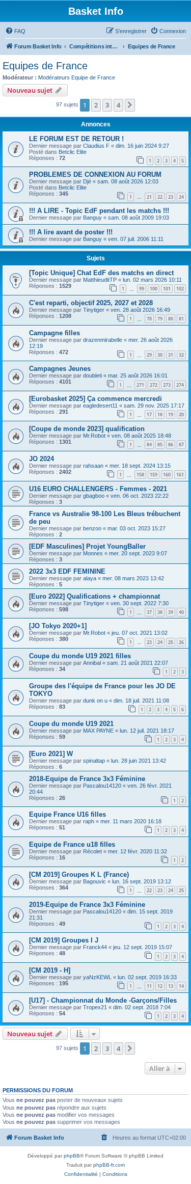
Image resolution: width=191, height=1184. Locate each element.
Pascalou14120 (102, 786)
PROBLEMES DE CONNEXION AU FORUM (95, 174)
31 (170, 355)
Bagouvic (94, 881)
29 (149, 355)
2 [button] (96, 105)
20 (181, 414)
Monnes (93, 553)
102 (180, 288)
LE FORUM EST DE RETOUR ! (76, 139)
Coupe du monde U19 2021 (71, 724)
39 (170, 612)
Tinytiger (93, 310)
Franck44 (95, 947)
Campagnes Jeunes (60, 368)
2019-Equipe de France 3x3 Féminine (87, 904)
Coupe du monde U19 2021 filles (80, 656)
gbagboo (93, 496)
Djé (87, 181)
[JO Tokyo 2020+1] (58, 626)
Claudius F (96, 146)
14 (181, 986)
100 (153, 288)
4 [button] (118, 105)
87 (181, 444)
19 (170, 414)
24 (181, 197)
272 (153, 385)
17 (149, 414)
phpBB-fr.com (109, 1165)
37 (149, 612)
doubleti (92, 375)
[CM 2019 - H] (49, 970)
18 (159, 414)
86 (170, 444)
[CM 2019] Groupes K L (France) (79, 874)
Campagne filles (54, 333)
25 (170, 642)
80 (170, 318)
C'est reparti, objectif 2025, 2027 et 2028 (91, 303)
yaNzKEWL (97, 977)
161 (180, 474)
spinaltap (94, 761)
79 (159, 318)
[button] (130, 105)
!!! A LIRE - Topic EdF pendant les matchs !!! (99, 210)
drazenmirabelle (102, 340)
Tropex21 (95, 1007)
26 (181, 642)
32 (181, 355)
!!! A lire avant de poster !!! (71, 232)
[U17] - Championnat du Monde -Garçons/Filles (103, 1000)
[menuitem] (15, 31)
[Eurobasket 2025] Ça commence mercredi (95, 398)
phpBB (72, 1156)
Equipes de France (45, 65)
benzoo (92, 528)
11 (149, 986)
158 (140, 474)
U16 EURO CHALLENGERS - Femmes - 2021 (98, 489)
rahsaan (93, 466)
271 (140, 385)
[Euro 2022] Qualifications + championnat (94, 596)
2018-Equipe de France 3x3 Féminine (87, 779)
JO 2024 (41, 459)
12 (159, 986)
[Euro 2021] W (51, 754)
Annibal (92, 663)
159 (153, 474)
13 (170, 986)
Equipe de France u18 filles (72, 844)
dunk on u (95, 700)
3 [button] (107, 105)
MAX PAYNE (98, 731)
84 (149, 444)
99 (141, 288)
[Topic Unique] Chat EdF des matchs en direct (101, 273)
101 (167, 288)
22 (159, 197)
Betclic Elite (73, 152)
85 (159, 444)
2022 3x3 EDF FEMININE (67, 571)
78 (149, 318)
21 (149, 197)
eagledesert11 (100, 405)
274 (180, 385)
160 (167, 474)
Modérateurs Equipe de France (76, 77)
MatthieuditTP (100, 280)
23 (170, 197)
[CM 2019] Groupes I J (63, 940)
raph (88, 821)
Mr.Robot (94, 436)
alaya (89, 578)
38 (159, 612)
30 (159, 355)
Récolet (92, 851)
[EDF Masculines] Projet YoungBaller (87, 546)
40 (181, 612)
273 (167, 385)
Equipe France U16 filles (67, 814)
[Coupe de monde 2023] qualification (87, 429)
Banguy (92, 217)
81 (181, 318)
